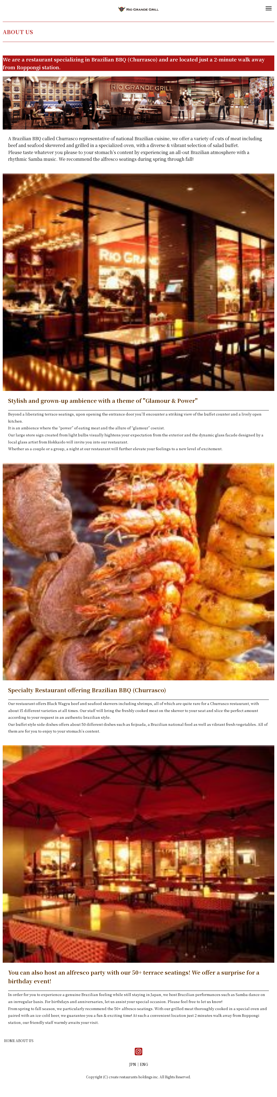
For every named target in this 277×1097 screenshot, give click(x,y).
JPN (132, 1064)
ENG (144, 1064)
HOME (9, 1040)
